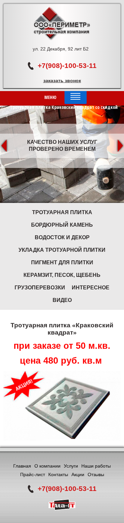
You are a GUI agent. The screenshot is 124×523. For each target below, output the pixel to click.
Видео (62, 300)
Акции (77, 474)
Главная (22, 466)
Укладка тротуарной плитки (62, 250)
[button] (4, 145)
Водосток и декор (62, 237)
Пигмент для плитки (62, 262)
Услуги (71, 466)
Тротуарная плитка (62, 212)
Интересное (90, 287)
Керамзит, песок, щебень (62, 275)
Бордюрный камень (62, 225)
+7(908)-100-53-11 (67, 65)
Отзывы (96, 474)
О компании (47, 466)
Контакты (58, 474)
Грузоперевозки (40, 287)
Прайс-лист (32, 474)
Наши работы (96, 466)
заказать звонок (62, 80)
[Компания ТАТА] (62, 508)
